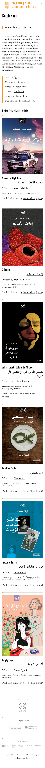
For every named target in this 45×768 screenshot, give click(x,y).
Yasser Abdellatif (22, 188)
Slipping (6, 270)
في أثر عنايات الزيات (30, 566)
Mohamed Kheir (22, 279)
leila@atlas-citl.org (22, 758)
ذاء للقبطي (36, 472)
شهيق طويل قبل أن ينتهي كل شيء (25, 373)
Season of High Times (12, 178)
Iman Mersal (20, 572)
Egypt (17, 77)
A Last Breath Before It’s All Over (17, 367)
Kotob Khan (29, 198)
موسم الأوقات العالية (30, 182)
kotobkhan (21, 86)
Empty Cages (8, 660)
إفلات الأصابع (35, 274)
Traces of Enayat (9, 562)
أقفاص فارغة (35, 664)
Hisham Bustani (21, 381)
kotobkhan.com (21, 81)
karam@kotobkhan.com (23, 100)
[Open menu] (41, 4)
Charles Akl (19, 478)
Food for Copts (9, 468)
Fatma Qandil (20, 670)
